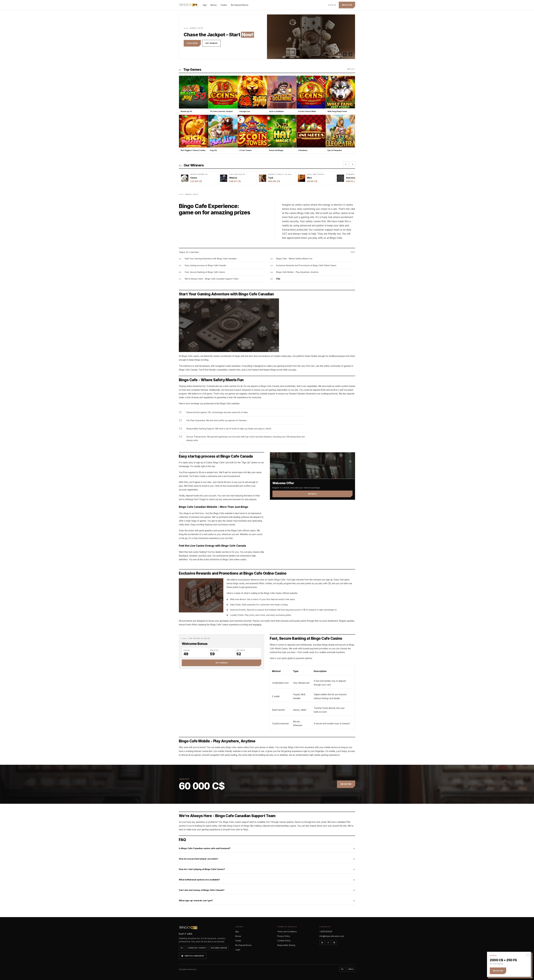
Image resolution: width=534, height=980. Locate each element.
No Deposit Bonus (239, 5)
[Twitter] (321, 942)
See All (351, 69)
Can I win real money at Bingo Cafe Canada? (201, 890)
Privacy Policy (283, 936)
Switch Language (194, 956)
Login (237, 950)
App (205, 5)
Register (347, 5)
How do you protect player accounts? (198, 858)
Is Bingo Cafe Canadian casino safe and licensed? (204, 848)
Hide (353, 252)
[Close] (528, 955)
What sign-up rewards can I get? (196, 900)
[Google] (334, 942)
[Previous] (345, 54)
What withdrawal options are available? (199, 879)
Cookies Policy (284, 941)
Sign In (332, 5)
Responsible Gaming (286, 945)
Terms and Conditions (287, 931)
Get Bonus (211, 46)
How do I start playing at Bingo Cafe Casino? (202, 869)
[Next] (350, 54)
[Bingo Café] (188, 5)
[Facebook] (328, 942)
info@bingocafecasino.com (331, 936)
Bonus (214, 5)
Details (312, 494)
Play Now (192, 46)
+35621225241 (325, 931)
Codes (224, 5)
